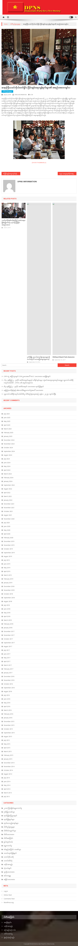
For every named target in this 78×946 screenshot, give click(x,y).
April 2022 (7, 493)
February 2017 (8, 669)
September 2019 (9, 553)
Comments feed (9, 899)
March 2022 (8, 496)
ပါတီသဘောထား (9, 834)
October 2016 (8, 684)
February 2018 (8, 624)
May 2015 (7, 744)
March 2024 (8, 474)
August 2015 (8, 736)
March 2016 (8, 710)
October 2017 (8, 639)
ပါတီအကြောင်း (8, 838)
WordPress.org (9, 902)
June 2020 (7, 526)
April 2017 (7, 661)
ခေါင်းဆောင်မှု (8, 934)
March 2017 (8, 665)
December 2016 (9, 676)
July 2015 (7, 740)
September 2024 (9, 451)
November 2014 (9, 766)
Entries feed (8, 895)
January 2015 (8, 759)
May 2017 (7, 658)
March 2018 (8, 620)
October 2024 (8, 448)
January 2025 (8, 436)
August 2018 (8, 601)
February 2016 (8, 714)
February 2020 (8, 538)
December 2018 (9, 586)
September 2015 (9, 733)
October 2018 (8, 594)
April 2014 (7, 789)
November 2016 (9, 680)
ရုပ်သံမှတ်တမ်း (8, 842)
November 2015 (9, 725)
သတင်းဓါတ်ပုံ (8, 861)
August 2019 (8, 556)
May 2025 (7, 421)
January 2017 (8, 673)
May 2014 (7, 785)
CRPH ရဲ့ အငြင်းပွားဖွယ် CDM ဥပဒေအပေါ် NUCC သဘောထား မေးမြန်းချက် (27, 376)
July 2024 (7, 459)
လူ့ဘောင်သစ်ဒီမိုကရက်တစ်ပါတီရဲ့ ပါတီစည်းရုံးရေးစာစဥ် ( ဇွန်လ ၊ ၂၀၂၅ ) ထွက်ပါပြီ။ (30, 394)
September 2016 (9, 688)
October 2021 (8, 511)
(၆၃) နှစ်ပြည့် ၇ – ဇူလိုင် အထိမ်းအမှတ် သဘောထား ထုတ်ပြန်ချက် (24, 386)
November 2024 (9, 444)
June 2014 (7, 781)
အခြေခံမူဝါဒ (8, 922)
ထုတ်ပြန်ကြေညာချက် (10, 816)
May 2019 (7, 568)
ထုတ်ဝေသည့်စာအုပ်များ (11, 823)
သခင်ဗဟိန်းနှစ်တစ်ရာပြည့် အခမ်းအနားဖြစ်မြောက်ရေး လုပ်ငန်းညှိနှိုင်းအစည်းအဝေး (13, 223)
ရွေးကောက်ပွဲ (8, 846)
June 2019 (7, 564)
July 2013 (7, 796)
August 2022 (8, 489)
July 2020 (7, 523)
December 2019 (9, 541)
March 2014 (8, 793)
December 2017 (9, 631)
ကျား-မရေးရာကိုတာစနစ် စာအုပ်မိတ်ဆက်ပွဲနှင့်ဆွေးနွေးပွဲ (67, 174)
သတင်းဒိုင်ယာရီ (9, 857)
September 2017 (9, 643)
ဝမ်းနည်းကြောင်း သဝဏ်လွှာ (12, 849)
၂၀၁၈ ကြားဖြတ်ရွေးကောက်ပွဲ (13, 808)
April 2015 (7, 748)
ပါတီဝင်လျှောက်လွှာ (10, 831)
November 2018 (9, 590)
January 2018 (8, 628)
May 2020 (7, 530)
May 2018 (7, 613)
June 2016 (7, 699)
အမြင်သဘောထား (9, 879)
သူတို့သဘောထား (9, 872)
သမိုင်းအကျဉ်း (8, 864)
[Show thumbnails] (39, 162)
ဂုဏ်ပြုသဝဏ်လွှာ (9, 812)
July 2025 (7, 414)
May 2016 (7, 703)
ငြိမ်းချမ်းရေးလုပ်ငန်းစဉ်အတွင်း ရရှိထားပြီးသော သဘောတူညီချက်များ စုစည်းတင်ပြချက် (12, 174)
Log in (6, 891)
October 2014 (8, 770)
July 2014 (7, 778)
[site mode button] (71, 17)
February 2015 (8, 755)
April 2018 (7, 616)
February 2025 (8, 433)
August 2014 (8, 774)
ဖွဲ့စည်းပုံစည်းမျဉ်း (9, 937)
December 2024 (9, 440)
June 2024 (7, 463)
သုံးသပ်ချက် (7, 868)
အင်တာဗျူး (7, 876)
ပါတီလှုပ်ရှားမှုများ (7, 91)
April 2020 (7, 534)
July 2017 (7, 650)
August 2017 (8, 646)
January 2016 (8, 718)
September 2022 (9, 485)
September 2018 (9, 598)
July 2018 (7, 605)
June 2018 (7, 609)
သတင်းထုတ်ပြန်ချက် (10, 853)
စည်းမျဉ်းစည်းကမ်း (10, 930)
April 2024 (7, 470)
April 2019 (7, 571)
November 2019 (9, 545)
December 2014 (9, 763)
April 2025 (7, 425)
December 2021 (9, 504)
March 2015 (8, 751)
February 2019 (8, 579)
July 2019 (7, 560)
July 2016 (7, 695)
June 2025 (7, 417)
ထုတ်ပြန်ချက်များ (9, 819)
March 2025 (8, 429)
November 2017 (9, 635)
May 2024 (7, 466)
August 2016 (8, 691)
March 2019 (8, 575)
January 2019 (8, 583)
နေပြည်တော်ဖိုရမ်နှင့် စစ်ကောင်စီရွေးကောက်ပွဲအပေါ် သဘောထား (23, 390)
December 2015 (9, 721)
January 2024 (8, 481)
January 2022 (8, 500)
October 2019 (8, 549)
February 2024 (8, 478)
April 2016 (7, 706)
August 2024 (8, 455)
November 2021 (9, 508)
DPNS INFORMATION (21, 94)
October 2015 (8, 729)
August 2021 (8, 515)
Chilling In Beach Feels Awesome (63, 357)
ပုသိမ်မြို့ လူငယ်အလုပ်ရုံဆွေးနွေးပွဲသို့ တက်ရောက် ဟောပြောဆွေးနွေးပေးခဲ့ (38, 358)
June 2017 (7, 654)
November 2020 (9, 519)
